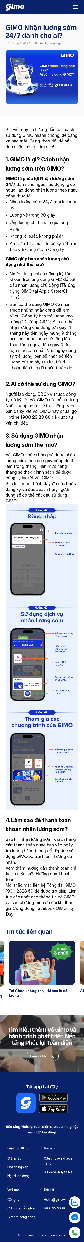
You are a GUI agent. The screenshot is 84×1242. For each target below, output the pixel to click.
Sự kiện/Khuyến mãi (58, 1172)
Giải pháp (14, 1158)
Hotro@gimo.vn (55, 1200)
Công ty (13, 1200)
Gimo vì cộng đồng (21, 1217)
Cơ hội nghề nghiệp (21, 1208)
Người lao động (18, 1176)
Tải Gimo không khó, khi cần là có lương (38, 993)
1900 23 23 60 (55, 1208)
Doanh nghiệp (17, 1167)
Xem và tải (38, 1056)
